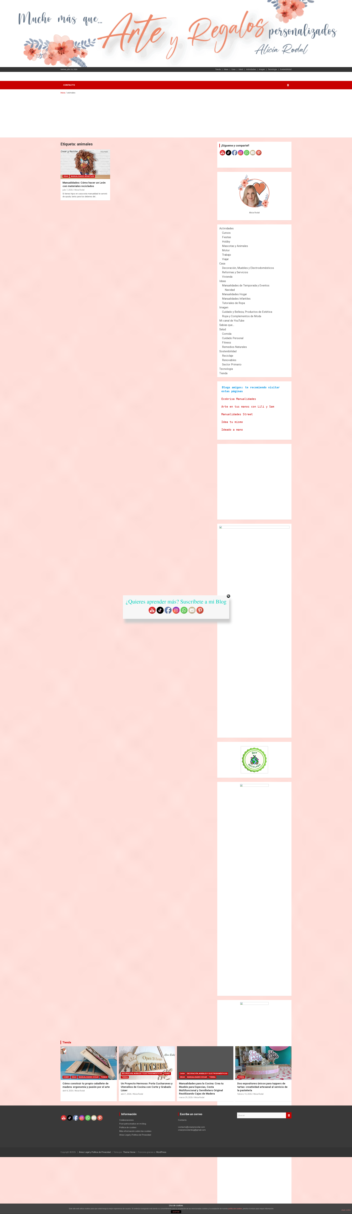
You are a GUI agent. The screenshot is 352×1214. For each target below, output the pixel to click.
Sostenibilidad (286, 69)
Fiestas (226, 237)
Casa (233, 69)
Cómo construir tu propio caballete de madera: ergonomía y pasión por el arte (86, 1085)
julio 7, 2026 (68, 190)
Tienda (218, 69)
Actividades (251, 69)
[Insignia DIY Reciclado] (254, 760)
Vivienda (227, 276)
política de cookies (235, 1209)
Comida (226, 333)
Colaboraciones (126, 1120)
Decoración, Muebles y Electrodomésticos (248, 268)
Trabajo (226, 254)
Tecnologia (272, 69)
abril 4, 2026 (68, 1091)
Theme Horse (129, 1152)
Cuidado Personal (232, 338)
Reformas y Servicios (235, 272)
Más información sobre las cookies (135, 1131)
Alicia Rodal (79, 190)
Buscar (289, 1115)
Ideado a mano (232, 429)
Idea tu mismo (232, 422)
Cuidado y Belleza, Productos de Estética (247, 311)
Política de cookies (127, 1127)
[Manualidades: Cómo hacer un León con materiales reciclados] (85, 164)
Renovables (229, 360)
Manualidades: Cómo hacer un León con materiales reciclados (84, 184)
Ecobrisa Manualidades (238, 399)
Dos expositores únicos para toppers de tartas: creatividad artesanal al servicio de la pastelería (262, 1087)
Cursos (226, 232)
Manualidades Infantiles (82, 176)
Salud (241, 69)
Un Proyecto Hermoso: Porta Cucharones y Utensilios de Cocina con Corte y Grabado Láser (147, 1087)
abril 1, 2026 (126, 1094)
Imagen (262, 69)
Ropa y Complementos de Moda (241, 316)
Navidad (230, 289)
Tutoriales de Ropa (233, 303)
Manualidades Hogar (234, 294)
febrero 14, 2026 (244, 1094)
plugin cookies (346, 1210)
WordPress (161, 1152)
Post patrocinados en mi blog (132, 1124)
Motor (226, 250)
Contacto (69, 85)
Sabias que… (226, 325)
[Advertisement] (176, 115)
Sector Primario (231, 364)
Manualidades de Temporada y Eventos (245, 285)
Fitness (226, 342)
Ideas (226, 69)
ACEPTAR (176, 1212)
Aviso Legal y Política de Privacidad (135, 1135)
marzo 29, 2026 (186, 1097)
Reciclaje (227, 355)
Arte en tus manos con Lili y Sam (247, 406)
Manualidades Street (237, 414)
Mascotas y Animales (235, 246)
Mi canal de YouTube (231, 320)
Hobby (226, 241)
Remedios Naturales (234, 347)
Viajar (225, 259)
